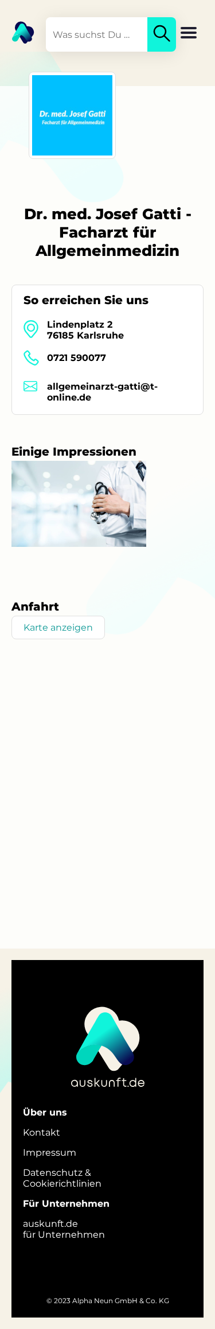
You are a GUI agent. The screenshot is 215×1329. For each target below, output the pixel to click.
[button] (188, 34)
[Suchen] (161, 34)
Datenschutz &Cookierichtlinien (62, 1178)
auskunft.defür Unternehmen (64, 1229)
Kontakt (41, 1132)
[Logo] (17, 31)
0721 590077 (76, 357)
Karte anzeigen (58, 627)
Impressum (49, 1152)
